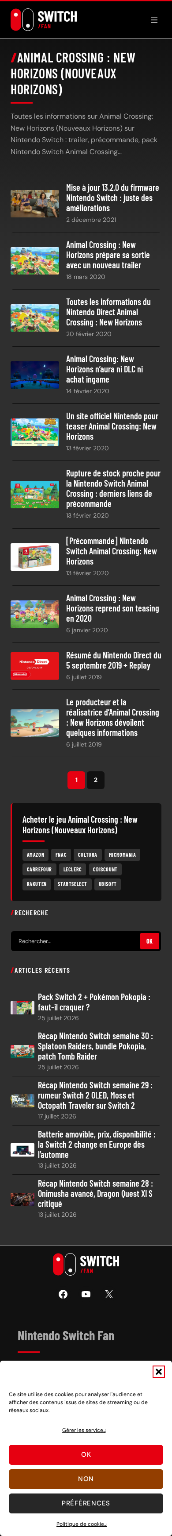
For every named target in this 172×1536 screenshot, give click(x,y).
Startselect (72, 884)
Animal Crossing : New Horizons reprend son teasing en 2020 (112, 608)
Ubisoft (108, 884)
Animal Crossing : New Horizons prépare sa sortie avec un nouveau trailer (108, 255)
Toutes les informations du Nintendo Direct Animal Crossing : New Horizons (108, 312)
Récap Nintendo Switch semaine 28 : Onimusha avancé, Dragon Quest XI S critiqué (95, 1193)
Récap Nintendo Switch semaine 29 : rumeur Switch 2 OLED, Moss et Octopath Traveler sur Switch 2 (95, 1095)
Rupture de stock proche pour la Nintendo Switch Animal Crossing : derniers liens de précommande (113, 488)
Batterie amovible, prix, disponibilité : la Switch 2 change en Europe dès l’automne (97, 1144)
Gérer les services (84, 1430)
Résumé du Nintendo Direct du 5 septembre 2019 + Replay (113, 660)
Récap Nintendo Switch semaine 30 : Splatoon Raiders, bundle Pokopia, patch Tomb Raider (95, 1046)
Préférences (86, 1503)
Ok (86, 1454)
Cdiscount (105, 869)
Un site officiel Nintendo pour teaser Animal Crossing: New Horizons (112, 426)
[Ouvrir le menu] (154, 20)
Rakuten (37, 884)
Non (86, 1478)
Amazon (36, 854)
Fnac (61, 854)
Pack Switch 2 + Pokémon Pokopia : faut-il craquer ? (94, 1002)
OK (149, 941)
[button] (158, 1371)
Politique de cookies (81, 1524)
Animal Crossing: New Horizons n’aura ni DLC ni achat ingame (104, 369)
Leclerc (73, 869)
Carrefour (39, 869)
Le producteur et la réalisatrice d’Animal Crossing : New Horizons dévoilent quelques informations (112, 717)
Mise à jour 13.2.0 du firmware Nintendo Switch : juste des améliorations (112, 197)
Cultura (87, 854)
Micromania (122, 854)
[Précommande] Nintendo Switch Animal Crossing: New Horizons (111, 551)
